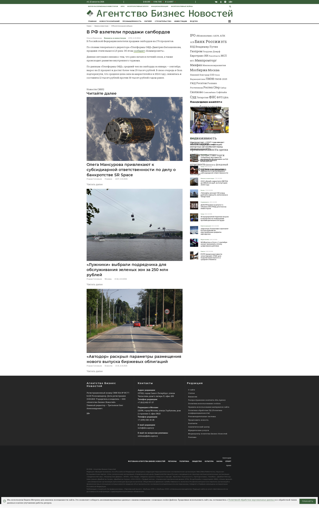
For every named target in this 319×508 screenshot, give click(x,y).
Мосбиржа (198, 70)
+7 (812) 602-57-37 (146, 402)
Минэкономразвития (214, 65)
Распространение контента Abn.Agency (207, 400)
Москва (108, 279)
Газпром (196, 51)
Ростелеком (196, 87)
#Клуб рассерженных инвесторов (103, 6)
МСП (224, 55)
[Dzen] (225, 2)
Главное (108, 179)
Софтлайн (221, 92)
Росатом (201, 83)
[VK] (216, 2)
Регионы (172, 461)
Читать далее (95, 184)
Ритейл (148, 21)
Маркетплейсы (205, 239)
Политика (184, 461)
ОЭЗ (212, 74)
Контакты (192, 423)
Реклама (192, 437)
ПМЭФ (210, 79)
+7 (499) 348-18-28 (146, 420)
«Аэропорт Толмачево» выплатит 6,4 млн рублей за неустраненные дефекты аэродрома (214, 231)
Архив (228, 465)
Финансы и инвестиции (115, 38)
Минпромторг (206, 60)
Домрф (216, 51)
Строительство (163, 21)
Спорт (228, 461)
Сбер (216, 87)
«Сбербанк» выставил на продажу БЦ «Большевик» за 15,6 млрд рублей (214, 159)
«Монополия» (204, 35)
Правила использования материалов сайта (208, 407)
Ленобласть (214, 56)
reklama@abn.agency (148, 436)
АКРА (216, 35)
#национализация (159, 6)
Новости (108, 366)
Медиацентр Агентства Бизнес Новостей (207, 434)
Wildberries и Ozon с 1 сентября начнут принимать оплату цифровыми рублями (214, 244)
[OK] (221, 2)
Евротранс (197, 55)
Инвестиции (180, 21)
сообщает (139, 50)
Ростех (208, 87)
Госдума (207, 51)
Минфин (196, 65)
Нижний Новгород (199, 74)
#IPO (122, 6)
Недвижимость (205, 154)
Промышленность (131, 21)
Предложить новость (198, 420)
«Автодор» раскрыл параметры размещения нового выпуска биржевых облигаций (134, 359)
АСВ (192, 42)
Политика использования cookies (204, 403)
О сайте (191, 390)
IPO (192, 35)
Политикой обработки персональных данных (251, 500)
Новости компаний (109, 21)
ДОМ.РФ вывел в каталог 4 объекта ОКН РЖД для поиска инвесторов (213, 206)
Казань (203, 190)
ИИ (206, 55)
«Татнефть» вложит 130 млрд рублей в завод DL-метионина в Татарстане (214, 195)
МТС (192, 60)
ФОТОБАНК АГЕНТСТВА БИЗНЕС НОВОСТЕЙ (146, 461)
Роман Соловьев (94, 179)
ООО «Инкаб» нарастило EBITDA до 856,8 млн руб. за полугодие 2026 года (214, 183)
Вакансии (192, 396)
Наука (219, 461)
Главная (92, 21)
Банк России (207, 41)
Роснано (212, 83)
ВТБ (224, 42)
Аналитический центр (199, 427)
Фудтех (194, 21)
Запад (202, 166)
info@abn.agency (146, 428)
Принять (307, 501)
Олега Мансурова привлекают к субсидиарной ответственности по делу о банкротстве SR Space (131, 169)
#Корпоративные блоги (137, 6)
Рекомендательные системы (202, 416)
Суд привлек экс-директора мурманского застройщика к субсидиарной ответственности (214, 171)
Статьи (191, 393)
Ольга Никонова (94, 38)
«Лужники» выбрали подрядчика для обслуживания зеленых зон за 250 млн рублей (127, 269)
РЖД (193, 83)
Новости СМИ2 (95, 89)
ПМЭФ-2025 (221, 79)
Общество (197, 461)
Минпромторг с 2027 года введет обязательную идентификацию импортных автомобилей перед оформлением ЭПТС (207, 145)
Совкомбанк (209, 92)
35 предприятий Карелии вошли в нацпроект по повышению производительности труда (215, 218)
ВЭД (192, 46)
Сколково (196, 92)
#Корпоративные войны (182, 6)
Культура (209, 461)
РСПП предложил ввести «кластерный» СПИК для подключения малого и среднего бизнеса (211, 256)
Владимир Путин (207, 46)
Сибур (223, 87)
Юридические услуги (198, 430)
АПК (222, 35)
